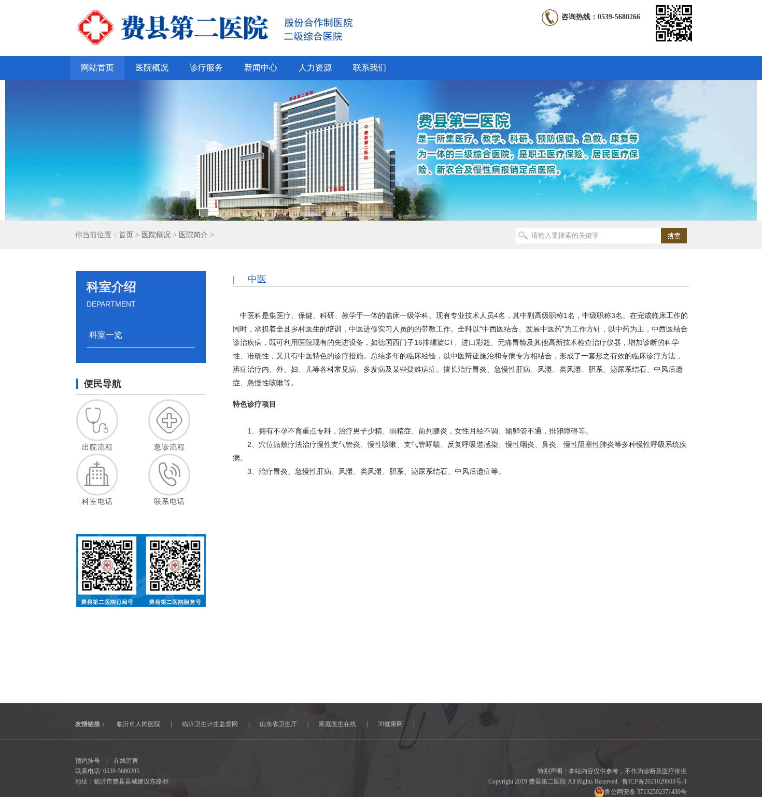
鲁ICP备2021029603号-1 (654, 781)
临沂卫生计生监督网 (210, 724)
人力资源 (315, 67)
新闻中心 (260, 67)
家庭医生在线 (337, 724)
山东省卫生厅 (278, 724)
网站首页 (97, 67)
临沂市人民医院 (138, 724)
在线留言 (126, 760)
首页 (126, 235)
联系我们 (369, 67)
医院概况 (151, 67)
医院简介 (193, 235)
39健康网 (390, 724)
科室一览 (105, 334)
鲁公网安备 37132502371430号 (645, 791)
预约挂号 (87, 760)
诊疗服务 (206, 67)
